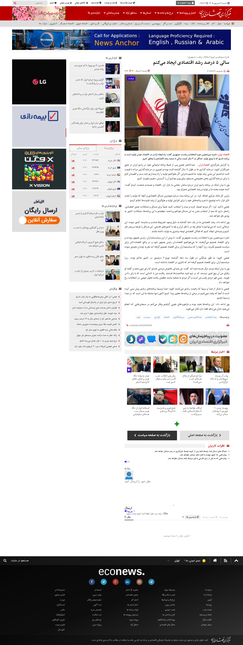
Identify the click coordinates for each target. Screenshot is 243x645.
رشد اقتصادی (210, 317)
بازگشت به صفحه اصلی (203, 435)
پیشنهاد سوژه (170, 590)
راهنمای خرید (96, 610)
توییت (62, 600)
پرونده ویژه (133, 620)
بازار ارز (157, 317)
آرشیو (52, 3)
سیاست (131, 78)
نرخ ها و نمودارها (168, 600)
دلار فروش (111, 182)
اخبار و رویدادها (187, 13)
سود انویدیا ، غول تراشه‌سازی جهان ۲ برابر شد (99, 313)
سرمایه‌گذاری (178, 317)
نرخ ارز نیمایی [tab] (83, 148)
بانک (193, 24)
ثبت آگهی (97, 605)
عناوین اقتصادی (132, 595)
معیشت (147, 317)
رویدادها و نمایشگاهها (166, 620)
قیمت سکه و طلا (168, 595)
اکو (213, 24)
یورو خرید (111, 168)
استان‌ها (146, 13)
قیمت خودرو (170, 610)
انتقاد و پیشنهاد (205, 615)
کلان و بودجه (203, 24)
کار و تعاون (95, 24)
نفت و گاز (167, 24)
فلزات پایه (95, 3)
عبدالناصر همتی (195, 317)
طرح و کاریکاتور (58, 620)
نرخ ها (165, 13)
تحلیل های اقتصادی (167, 625)
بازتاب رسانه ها (132, 610)
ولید (138, 317)
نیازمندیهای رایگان (94, 600)
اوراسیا (227, 24)
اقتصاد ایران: (223, 155)
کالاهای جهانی (80, 3)
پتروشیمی (156, 24)
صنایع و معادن (126, 24)
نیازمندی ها (94, 12)
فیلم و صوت (60, 625)
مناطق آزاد (131, 13)
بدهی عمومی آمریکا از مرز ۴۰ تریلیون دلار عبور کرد (96, 346)
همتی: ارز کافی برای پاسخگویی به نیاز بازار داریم (97, 297)
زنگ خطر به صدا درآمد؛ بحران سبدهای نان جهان (97, 335)
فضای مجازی (60, 595)
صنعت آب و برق (142, 24)
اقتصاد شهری (81, 24)
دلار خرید (112, 160)
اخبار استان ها (132, 605)
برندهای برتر (96, 620)
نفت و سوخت (109, 3)
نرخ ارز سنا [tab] (109, 148)
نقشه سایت (207, 610)
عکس (62, 610)
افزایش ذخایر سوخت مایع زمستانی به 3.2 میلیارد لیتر (95, 308)
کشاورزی (53, 24)
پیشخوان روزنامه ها (130, 615)
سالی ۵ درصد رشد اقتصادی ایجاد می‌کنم (191, 63)
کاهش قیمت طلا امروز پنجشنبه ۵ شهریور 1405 (97, 324)
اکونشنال (61, 629)
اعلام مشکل (207, 620)
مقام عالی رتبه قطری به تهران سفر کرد (101, 330)
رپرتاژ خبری (96, 625)
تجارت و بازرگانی (109, 24)
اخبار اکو (134, 600)
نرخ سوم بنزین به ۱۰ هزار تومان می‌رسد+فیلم (99, 341)
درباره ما (208, 590)
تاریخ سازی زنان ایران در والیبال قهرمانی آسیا (98, 302)
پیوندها (209, 605)
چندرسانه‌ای (112, 13)
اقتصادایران (204, 165)
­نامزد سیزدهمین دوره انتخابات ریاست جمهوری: (208, 57)
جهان (219, 24)
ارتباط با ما (208, 595)
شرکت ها (43, 24)
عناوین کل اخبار (132, 590)
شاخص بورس (170, 605)
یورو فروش (111, 189)
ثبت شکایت (96, 615)
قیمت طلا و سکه (126, 3)
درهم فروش (111, 196)
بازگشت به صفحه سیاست (153, 435)
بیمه (186, 24)
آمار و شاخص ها (169, 615)
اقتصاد (166, 317)
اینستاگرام (61, 605)
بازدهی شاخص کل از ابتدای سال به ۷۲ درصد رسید (96, 319)
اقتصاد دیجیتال (66, 24)
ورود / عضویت (185, 3)
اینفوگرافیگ (60, 615)
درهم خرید (111, 175)
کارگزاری (178, 24)
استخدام (98, 590)
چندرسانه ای (60, 590)
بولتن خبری (97, 595)
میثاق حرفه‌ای (206, 625)
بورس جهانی (65, 3)
